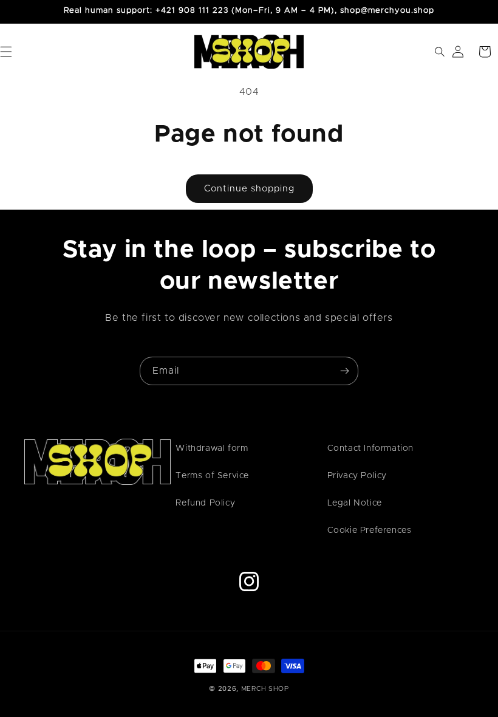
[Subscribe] (344, 371)
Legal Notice (354, 503)
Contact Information (370, 448)
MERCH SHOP (265, 688)
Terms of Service (212, 476)
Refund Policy (205, 503)
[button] (431, 51)
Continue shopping (249, 188)
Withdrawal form (212, 448)
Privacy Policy (357, 476)
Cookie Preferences (369, 530)
